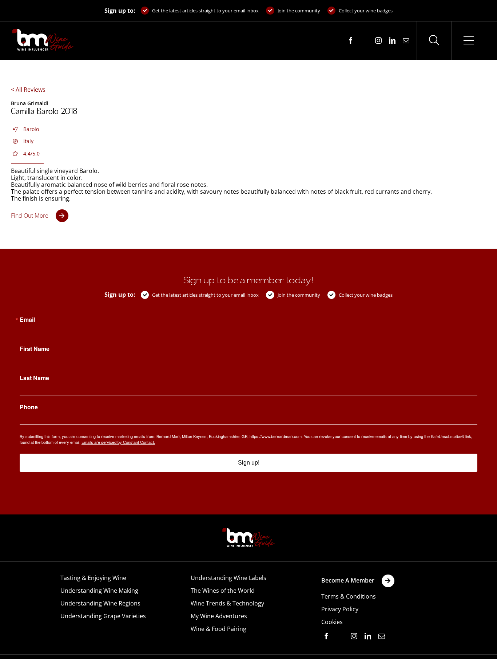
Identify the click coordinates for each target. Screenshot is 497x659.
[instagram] (378, 40)
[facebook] (351, 40)
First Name (34, 349)
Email (27, 320)
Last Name (34, 378)
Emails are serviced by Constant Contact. (118, 442)
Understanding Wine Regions (100, 603)
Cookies (332, 622)
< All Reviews (28, 90)
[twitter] (364, 41)
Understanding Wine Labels (228, 578)
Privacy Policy (339, 609)
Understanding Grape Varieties (103, 616)
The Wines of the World (223, 591)
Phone (29, 407)
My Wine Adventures (219, 616)
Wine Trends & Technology (227, 603)
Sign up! (248, 462)
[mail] (406, 40)
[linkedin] (392, 40)
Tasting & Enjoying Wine (93, 578)
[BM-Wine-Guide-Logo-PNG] (248, 530)
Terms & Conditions (348, 596)
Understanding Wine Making (99, 591)
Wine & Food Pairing (218, 629)
